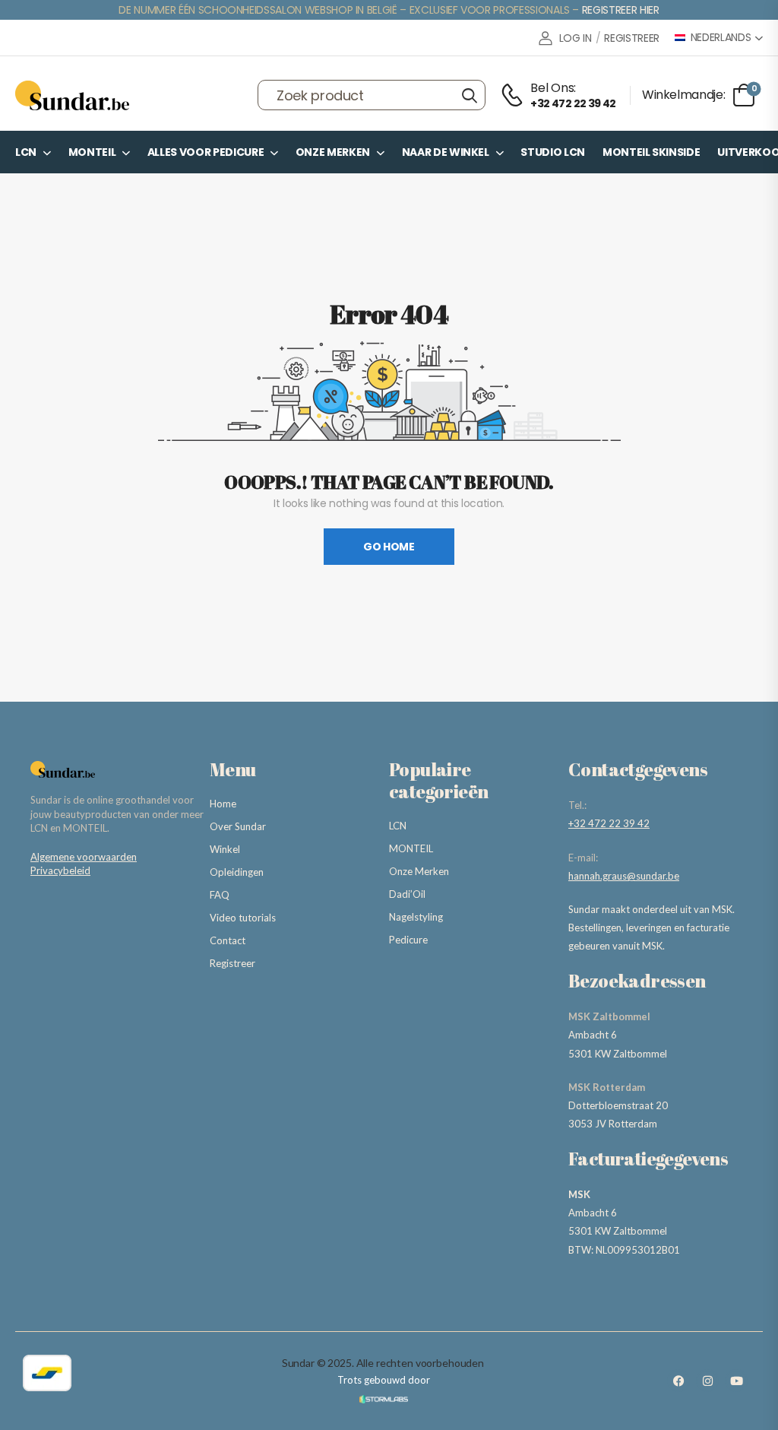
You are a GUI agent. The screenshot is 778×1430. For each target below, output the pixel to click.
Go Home (389, 546)
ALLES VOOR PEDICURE (205, 152)
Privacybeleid (60, 870)
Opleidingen (237, 872)
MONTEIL (92, 152)
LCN (25, 152)
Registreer (232, 963)
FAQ (219, 895)
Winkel (225, 849)
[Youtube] (736, 1380)
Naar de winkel (445, 152)
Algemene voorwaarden (83, 857)
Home (223, 803)
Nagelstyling (416, 917)
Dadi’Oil (407, 894)
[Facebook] (678, 1380)
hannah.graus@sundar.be (623, 876)
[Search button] (469, 95)
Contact (227, 940)
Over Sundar (238, 826)
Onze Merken (333, 152)
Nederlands (721, 37)
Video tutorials (243, 918)
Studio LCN (552, 152)
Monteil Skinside (651, 152)
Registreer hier (620, 9)
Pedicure (408, 940)
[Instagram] (707, 1380)
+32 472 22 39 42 (609, 823)
